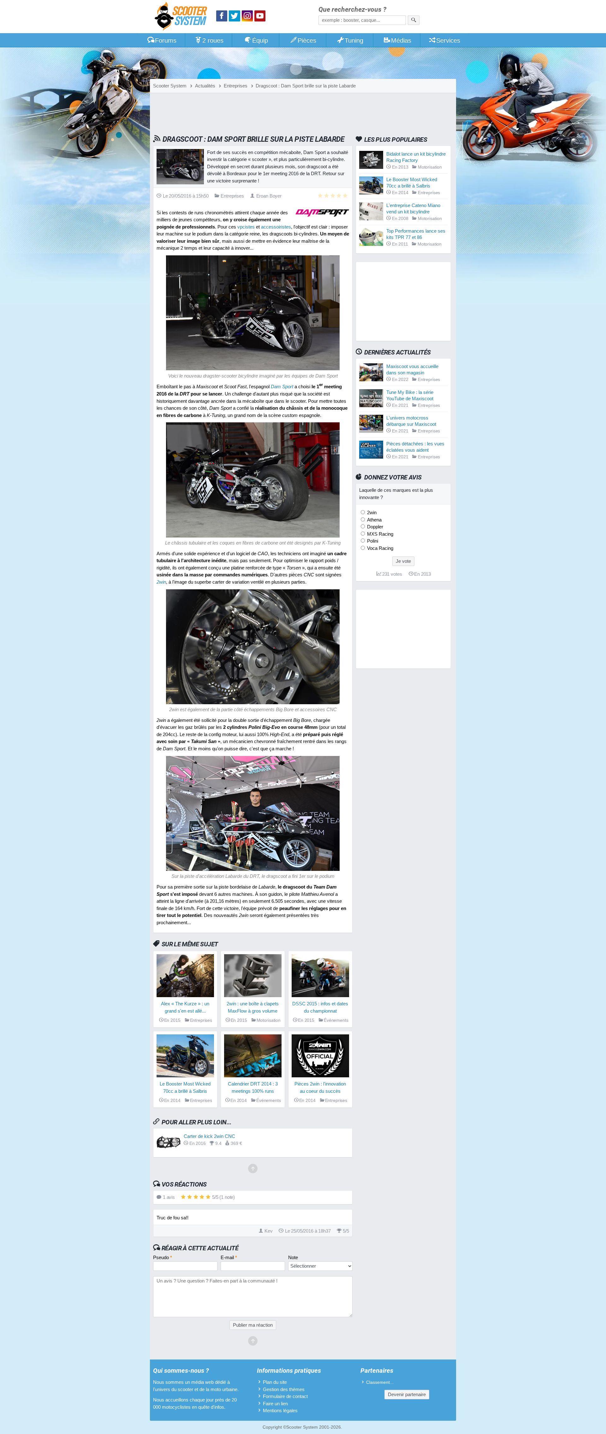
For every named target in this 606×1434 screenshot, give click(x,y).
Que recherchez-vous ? (352, 9)
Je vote (403, 561)
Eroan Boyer (269, 196)
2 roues (212, 40)
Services (448, 40)
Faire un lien (275, 1403)
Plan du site (275, 1382)
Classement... (380, 1382)
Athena (374, 519)
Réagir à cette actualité (200, 1248)
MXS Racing (379, 534)
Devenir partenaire (407, 1394)
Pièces (307, 40)
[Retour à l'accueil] (182, 17)
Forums (165, 40)
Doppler (374, 526)
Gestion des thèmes (284, 1389)
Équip (260, 40)
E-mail (229, 1257)
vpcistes (246, 226)
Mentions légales (280, 1410)
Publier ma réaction (253, 1325)
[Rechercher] (413, 20)
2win (371, 512)
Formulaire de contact (285, 1396)
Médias (401, 40)
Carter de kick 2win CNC (209, 1136)
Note (293, 1257)
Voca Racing (379, 548)
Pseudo (162, 1257)
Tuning (354, 40)
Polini (372, 541)
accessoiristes (276, 226)
